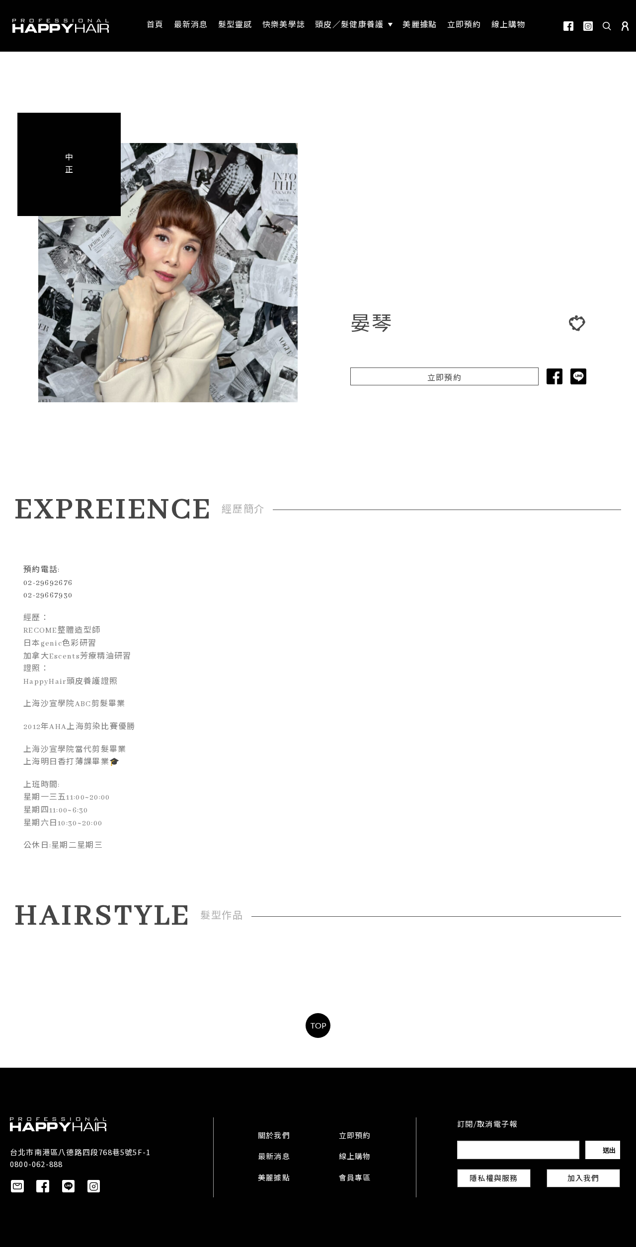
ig (588, 26)
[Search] (607, 26)
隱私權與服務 (494, 1178)
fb (568, 26)
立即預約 (444, 378)
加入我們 (583, 1178)
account (625, 26)
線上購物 (355, 1157)
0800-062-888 (36, 1164)
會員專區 (355, 1178)
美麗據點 (274, 1178)
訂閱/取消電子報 (487, 1124)
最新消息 (274, 1157)
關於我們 (274, 1136)
